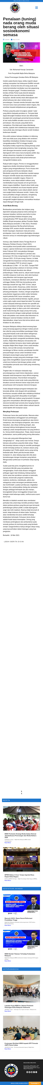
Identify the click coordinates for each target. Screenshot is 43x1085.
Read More (8, 842)
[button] (21, 791)
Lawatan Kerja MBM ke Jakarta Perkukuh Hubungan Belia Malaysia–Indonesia (19, 1006)
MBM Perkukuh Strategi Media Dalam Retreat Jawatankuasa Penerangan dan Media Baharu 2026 (20, 835)
